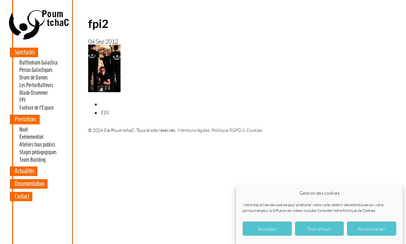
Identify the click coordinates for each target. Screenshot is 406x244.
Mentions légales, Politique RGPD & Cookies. (220, 130)
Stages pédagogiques (37, 152)
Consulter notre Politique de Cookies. (346, 210)
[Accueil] (38, 39)
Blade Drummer (33, 93)
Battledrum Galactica (38, 62)
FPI (22, 100)
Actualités (24, 170)
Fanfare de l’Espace (36, 108)
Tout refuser (319, 229)
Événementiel (31, 137)
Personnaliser (372, 229)
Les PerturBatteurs (36, 85)
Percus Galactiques (35, 70)
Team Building (32, 160)
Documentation (29, 183)
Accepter (267, 229)
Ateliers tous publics (37, 144)
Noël (23, 129)
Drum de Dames (33, 77)
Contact (22, 196)
